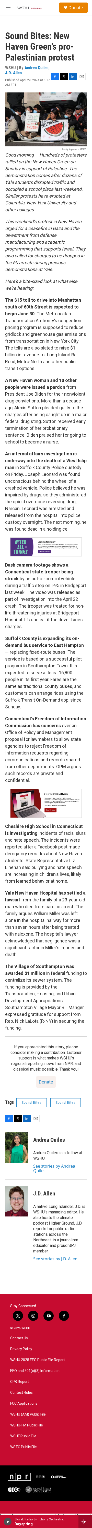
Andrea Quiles (37, 67)
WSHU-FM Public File (26, 1425)
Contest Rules (21, 1393)
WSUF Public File (23, 1436)
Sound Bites (31, 1102)
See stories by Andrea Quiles (54, 1168)
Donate (75, 7)
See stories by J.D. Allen (55, 1259)
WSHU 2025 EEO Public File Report (37, 1360)
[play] (8, 1521)
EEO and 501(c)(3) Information (35, 1371)
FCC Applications (23, 1403)
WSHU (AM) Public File (28, 1414)
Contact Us (19, 1338)
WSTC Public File (23, 1447)
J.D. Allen (13, 72)
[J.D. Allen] (16, 1201)
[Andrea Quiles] (16, 1147)
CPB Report (19, 1382)
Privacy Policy (21, 1349)
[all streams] (85, 1521)
